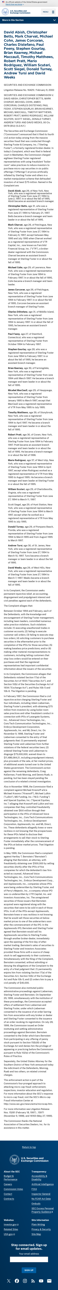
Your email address (29, 1253)
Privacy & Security (41, 1229)
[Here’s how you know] (29, 3)
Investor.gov (10, 1224)
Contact (8, 1194)
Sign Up (28, 1270)
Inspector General (41, 1194)
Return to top (29, 1147)
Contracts (9, 1198)
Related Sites (11, 1229)
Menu (45, 12)
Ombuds (36, 1203)
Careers (8, 1184)
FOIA (34, 1189)
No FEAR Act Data (41, 1198)
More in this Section (13, 20)
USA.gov (8, 1234)
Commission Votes (13, 1189)
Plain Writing (38, 1224)
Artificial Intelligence (43, 1184)
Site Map (36, 1234)
